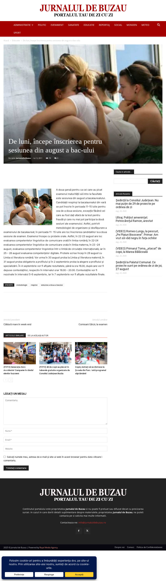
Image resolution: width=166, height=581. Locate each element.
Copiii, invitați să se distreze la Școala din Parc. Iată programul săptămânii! (90, 370)
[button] (158, 25)
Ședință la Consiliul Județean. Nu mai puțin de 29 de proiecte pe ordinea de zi (137, 204)
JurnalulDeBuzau (23, 158)
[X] (35, 178)
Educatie (89, 24)
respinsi (34, 285)
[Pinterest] (42, 178)
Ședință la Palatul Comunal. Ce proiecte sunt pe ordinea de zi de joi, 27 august (139, 265)
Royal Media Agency (49, 547)
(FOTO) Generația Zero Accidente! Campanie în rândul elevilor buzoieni (18, 370)
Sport (17, 32)
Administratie (22, 24)
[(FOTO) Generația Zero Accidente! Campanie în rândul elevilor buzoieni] (20, 353)
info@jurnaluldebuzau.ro (92, 522)
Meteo (145, 24)
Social (118, 24)
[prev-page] (6, 380)
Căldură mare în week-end (17, 324)
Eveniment (57, 24)
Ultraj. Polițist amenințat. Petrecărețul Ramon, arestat (134, 219)
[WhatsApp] (50, 178)
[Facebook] (27, 178)
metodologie (21, 285)
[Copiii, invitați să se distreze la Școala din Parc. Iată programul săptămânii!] (91, 353)
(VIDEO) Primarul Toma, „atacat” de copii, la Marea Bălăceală (138, 250)
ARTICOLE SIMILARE (15, 335)
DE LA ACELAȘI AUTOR (38, 335)
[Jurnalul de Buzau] (83, 11)
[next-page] (11, 380)
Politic (42, 24)
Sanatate (73, 24)
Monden (132, 24)
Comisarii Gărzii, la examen (93, 324)
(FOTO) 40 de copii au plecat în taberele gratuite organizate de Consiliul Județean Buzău (54, 370)
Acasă (6, 40)
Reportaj (104, 24)
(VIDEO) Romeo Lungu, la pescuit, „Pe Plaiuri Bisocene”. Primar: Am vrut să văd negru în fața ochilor (137, 235)
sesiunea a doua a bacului (52, 285)
